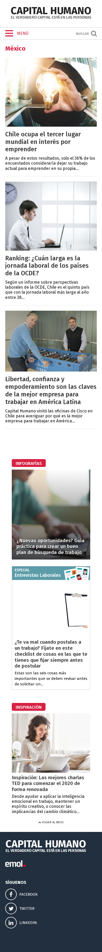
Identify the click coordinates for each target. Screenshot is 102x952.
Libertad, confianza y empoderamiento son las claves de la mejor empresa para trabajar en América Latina (51, 390)
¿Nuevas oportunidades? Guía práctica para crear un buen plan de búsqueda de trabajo (50, 546)
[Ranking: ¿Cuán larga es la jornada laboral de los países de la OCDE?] (51, 249)
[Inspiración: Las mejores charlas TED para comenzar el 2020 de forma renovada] (51, 771)
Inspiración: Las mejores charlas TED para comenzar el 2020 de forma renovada (48, 783)
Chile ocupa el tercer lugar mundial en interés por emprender (43, 142)
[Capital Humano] (51, 18)
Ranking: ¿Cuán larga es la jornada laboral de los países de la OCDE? (47, 266)
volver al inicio (52, 822)
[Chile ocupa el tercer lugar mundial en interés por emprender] (51, 125)
